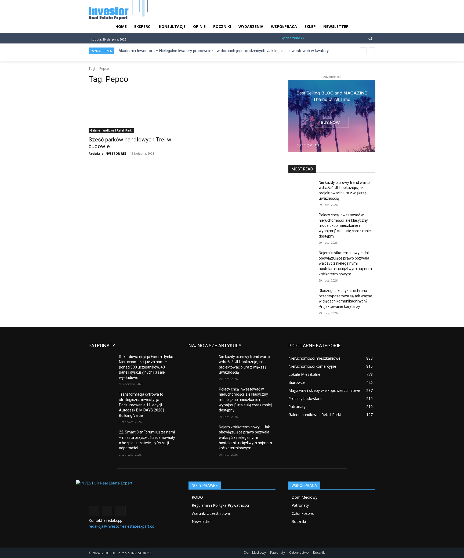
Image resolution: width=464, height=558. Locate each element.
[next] (372, 51)
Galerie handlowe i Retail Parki (111, 130)
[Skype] (337, 37)
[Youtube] (346, 37)
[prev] (363, 51)
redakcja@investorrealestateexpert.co (121, 526)
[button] (370, 38)
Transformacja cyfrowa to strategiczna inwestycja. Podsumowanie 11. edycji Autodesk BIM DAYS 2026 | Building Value (141, 404)
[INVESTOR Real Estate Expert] (132, 492)
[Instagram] (319, 37)
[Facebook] (311, 37)
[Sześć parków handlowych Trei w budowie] (132, 111)
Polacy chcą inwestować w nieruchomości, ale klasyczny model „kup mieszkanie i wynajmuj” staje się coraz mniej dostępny (345, 225)
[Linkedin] (328, 37)
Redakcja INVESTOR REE (107, 153)
